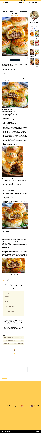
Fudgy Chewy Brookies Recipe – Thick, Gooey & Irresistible (36, 406)
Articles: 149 (15, 354)
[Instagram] (36, 28)
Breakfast (20, 2)
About (33, 2)
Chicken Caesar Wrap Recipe (17, 406)
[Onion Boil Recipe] (22, 406)
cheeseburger (12, 72)
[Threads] (26, 58)
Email (11, 360)
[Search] (38, 2)
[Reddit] (16, 58)
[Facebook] (24, 0)
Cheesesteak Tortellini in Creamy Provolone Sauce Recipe (7, 406)
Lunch (23, 2)
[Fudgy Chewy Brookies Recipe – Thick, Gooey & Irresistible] (31, 406)
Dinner (26, 2)
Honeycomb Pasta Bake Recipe (36, 56)
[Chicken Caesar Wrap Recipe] (12, 406)
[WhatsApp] (22, 58)
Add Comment (4, 366)
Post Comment (4, 378)
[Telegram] (19, 58)
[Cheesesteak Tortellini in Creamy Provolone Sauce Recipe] (3, 406)
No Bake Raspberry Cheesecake (36, 47)
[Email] (13, 58)
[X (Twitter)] (10, 58)
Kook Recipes (8, 431)
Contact (36, 2)
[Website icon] (14, 353)
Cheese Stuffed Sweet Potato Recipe (37, 66)
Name (3, 360)
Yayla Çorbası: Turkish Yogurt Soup (37, 38)
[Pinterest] (3, 58)
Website (3, 374)
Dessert (30, 2)
